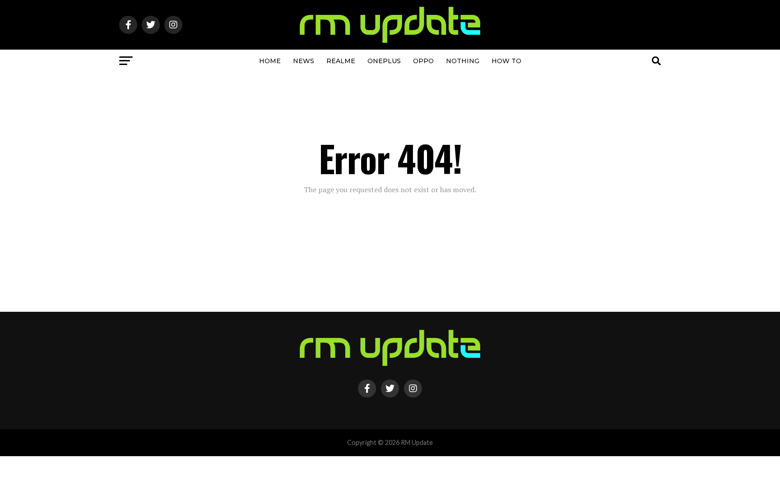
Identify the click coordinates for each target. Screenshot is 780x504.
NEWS (303, 61)
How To (506, 61)
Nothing (462, 61)
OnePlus (384, 61)
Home (270, 61)
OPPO (423, 61)
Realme (340, 61)
